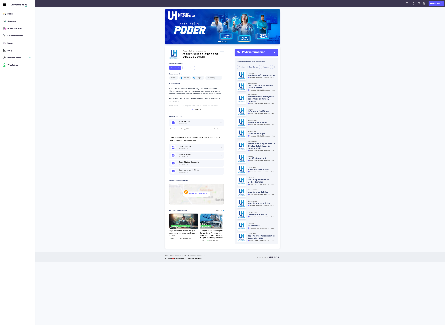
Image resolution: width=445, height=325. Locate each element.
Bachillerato (175, 68)
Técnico (242, 67)
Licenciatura (188, 68)
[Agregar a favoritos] (222, 51)
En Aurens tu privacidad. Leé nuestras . (184, 259)
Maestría (266, 67)
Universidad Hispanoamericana (194, 51)
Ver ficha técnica (216, 129)
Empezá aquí (435, 3)
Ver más (198, 109)
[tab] (219, 41)
